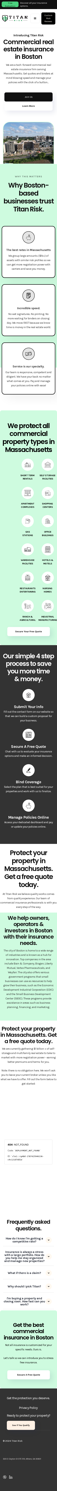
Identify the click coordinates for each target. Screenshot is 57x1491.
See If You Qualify (21, 1425)
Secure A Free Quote (28, 1374)
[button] (35, 18)
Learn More (28, 106)
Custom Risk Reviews (48, 18)
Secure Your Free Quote (28, 631)
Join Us (29, 96)
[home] (15, 18)
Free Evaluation (10, 4)
